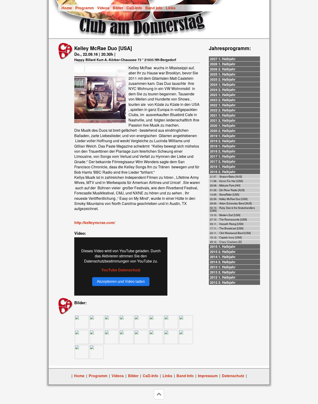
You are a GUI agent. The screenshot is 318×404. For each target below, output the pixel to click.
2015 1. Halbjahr (222, 246)
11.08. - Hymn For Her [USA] (226, 181)
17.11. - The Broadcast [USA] (226, 228)
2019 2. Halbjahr (222, 140)
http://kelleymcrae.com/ (94, 222)
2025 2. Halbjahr (222, 79)
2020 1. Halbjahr (222, 125)
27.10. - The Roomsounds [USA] (228, 219)
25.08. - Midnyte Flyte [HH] (225, 185)
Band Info (153, 7)
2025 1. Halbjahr (222, 74)
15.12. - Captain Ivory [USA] (226, 237)
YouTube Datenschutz (120, 270)
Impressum (208, 375)
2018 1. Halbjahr (222, 146)
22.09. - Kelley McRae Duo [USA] (228, 199)
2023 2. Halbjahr (222, 99)
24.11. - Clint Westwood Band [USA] (230, 233)
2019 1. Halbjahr (222, 135)
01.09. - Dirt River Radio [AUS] (227, 190)
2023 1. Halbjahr (222, 94)
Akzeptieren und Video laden (121, 281)
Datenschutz (233, 375)
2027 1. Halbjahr (222, 58)
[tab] (234, 59)
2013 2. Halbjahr (222, 272)
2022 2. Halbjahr (222, 110)
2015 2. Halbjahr (222, 251)
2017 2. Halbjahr (222, 161)
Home (66, 7)
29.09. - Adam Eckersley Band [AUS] (231, 203)
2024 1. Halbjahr (222, 84)
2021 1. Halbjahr (222, 115)
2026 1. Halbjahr (222, 64)
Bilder (118, 7)
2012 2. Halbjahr (222, 282)
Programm (84, 7)
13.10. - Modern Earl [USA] (225, 215)
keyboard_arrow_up (159, 394)
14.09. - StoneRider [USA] (224, 194)
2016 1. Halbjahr (222, 166)
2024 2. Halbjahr (222, 89)
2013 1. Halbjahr (222, 267)
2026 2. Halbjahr (222, 69)
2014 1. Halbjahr (222, 256)
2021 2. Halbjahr (222, 120)
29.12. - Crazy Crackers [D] (226, 242)
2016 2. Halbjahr (222, 171)
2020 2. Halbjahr (222, 130)
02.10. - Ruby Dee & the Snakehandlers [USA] (232, 209)
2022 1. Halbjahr (222, 105)
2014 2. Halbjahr (222, 261)
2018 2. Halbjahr (222, 151)
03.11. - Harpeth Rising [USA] (226, 224)
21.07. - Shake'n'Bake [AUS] (226, 176)
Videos (103, 7)
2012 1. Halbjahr (222, 277)
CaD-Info (134, 7)
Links (171, 7)
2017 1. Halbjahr (222, 156)
